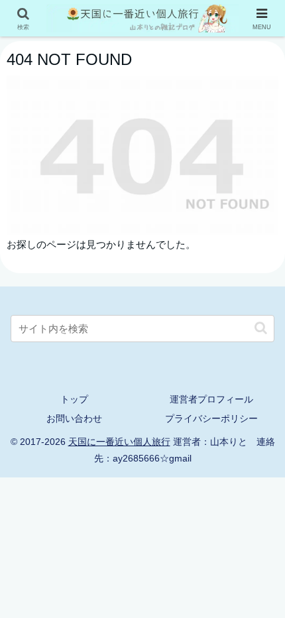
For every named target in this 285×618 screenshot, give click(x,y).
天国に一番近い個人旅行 (119, 441)
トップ (74, 399)
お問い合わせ (74, 418)
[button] (260, 328)
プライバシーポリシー (211, 418)
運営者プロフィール (211, 399)
